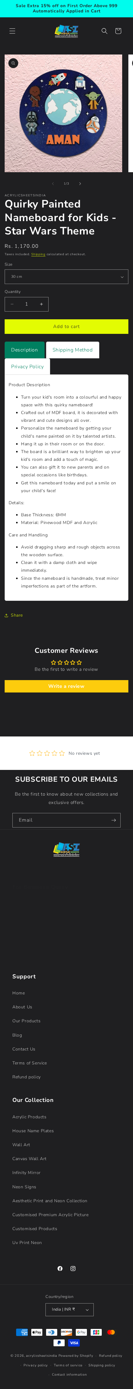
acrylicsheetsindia (41, 1355)
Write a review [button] (66, 686)
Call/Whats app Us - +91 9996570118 (52, 903)
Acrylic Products (29, 1117)
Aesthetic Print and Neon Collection (50, 1201)
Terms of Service (29, 1063)
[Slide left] (53, 183)
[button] (12, 31)
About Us (22, 1007)
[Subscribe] (113, 820)
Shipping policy (101, 1365)
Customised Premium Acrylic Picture (50, 1215)
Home (18, 993)
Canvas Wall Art (29, 1159)
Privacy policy (36, 1365)
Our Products (26, 1021)
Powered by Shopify (75, 1355)
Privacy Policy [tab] (27, 366)
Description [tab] (24, 350)
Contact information (69, 1374)
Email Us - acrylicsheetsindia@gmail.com (55, 917)
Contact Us (24, 1049)
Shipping (38, 254)
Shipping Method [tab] (73, 350)
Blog (17, 1035)
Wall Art (21, 1145)
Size (9, 264)
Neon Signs (24, 1187)
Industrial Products (32, 960)
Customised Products (34, 1229)
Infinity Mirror (26, 1173)
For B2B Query (28, 931)
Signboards (24, 945)
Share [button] (17, 615)
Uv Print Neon (27, 1243)
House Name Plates (33, 1131)
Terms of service (68, 1365)
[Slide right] (80, 183)
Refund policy (26, 1077)
